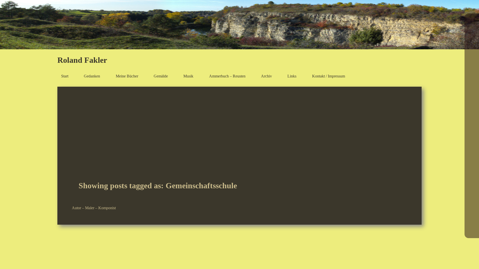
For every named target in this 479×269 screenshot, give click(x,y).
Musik (188, 76)
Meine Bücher (127, 76)
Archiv (266, 76)
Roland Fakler (82, 60)
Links (291, 76)
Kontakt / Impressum (328, 76)
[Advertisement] (239, 138)
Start (64, 76)
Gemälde (161, 76)
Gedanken (92, 76)
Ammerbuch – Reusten (227, 76)
